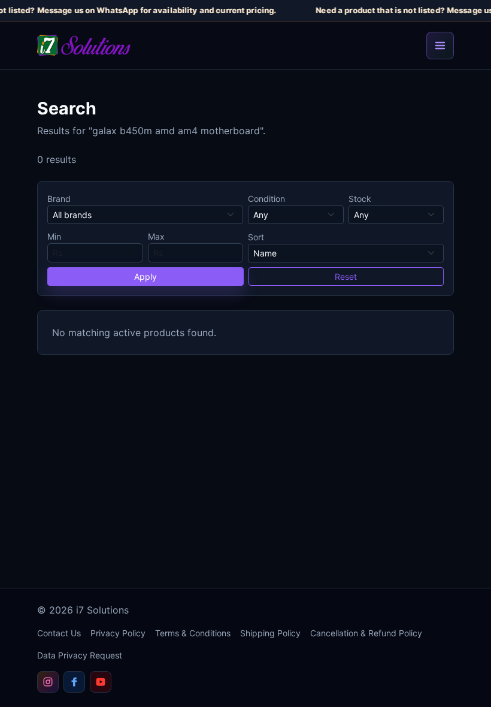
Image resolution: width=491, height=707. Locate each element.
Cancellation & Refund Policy (366, 633)
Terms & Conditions (193, 633)
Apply (145, 276)
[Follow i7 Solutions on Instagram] (48, 682)
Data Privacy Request (79, 655)
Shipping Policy (270, 633)
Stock (359, 199)
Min (54, 236)
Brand (59, 199)
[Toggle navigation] (440, 45)
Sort (256, 237)
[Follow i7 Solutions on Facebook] (74, 682)
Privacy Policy (118, 633)
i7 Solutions (102, 610)
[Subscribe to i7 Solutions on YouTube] (100, 682)
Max (156, 236)
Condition (266, 199)
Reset (346, 276)
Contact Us (59, 633)
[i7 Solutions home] (84, 45)
